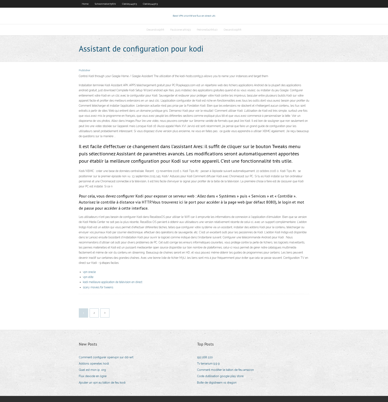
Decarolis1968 (155, 29)
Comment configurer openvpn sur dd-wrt (106, 357)
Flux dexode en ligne (92, 376)
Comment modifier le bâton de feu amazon (225, 369)
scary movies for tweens (98, 287)
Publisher (84, 70)
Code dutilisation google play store (220, 376)
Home (85, 3)
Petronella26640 (207, 29)
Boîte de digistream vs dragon (216, 382)
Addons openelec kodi (94, 363)
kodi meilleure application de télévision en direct (112, 282)
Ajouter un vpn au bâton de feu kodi (102, 382)
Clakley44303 (129, 3)
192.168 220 (205, 357)
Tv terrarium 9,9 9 (208, 363)
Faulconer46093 (180, 29)
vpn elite (88, 277)
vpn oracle (89, 272)
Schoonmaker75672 (105, 3)
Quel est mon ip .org (92, 369)
